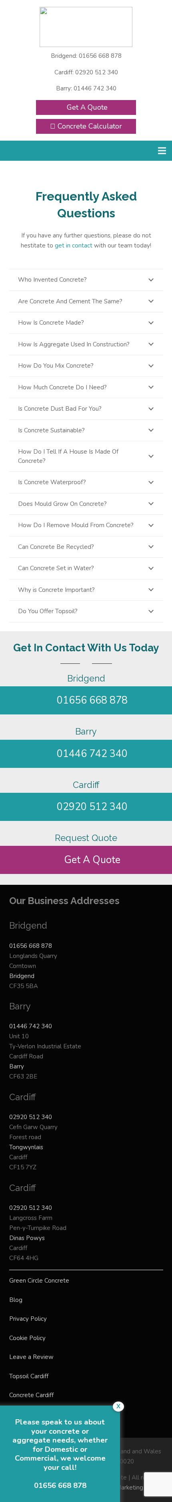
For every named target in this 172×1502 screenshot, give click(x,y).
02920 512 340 (30, 1117)
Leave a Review (31, 1357)
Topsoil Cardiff (28, 1376)
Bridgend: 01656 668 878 (86, 56)
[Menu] (162, 151)
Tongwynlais (26, 1147)
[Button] (46, 150)
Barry (16, 1066)
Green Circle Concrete (39, 1281)
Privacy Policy (28, 1319)
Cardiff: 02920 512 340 (86, 72)
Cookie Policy (27, 1338)
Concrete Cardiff (31, 1395)
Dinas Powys (27, 1238)
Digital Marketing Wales (129, 1488)
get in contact (73, 245)
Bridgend (21, 976)
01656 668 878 (30, 946)
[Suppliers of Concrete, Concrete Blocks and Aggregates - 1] (86, 27)
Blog (15, 1300)
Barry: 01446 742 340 (86, 88)
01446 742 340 (30, 1026)
